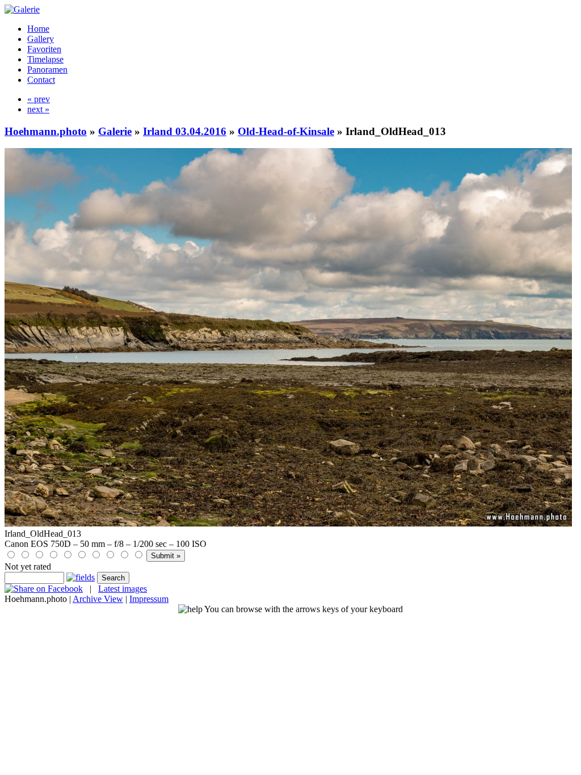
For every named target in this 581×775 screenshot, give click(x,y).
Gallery (40, 39)
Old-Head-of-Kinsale (286, 131)
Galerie (115, 131)
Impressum (149, 599)
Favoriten (44, 49)
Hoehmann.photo (46, 131)
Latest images (122, 588)
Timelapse (45, 59)
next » (38, 109)
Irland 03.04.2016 (184, 131)
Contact (41, 80)
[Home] (22, 9)
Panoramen (47, 69)
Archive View (98, 599)
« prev (38, 99)
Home (38, 28)
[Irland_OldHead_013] (288, 523)
